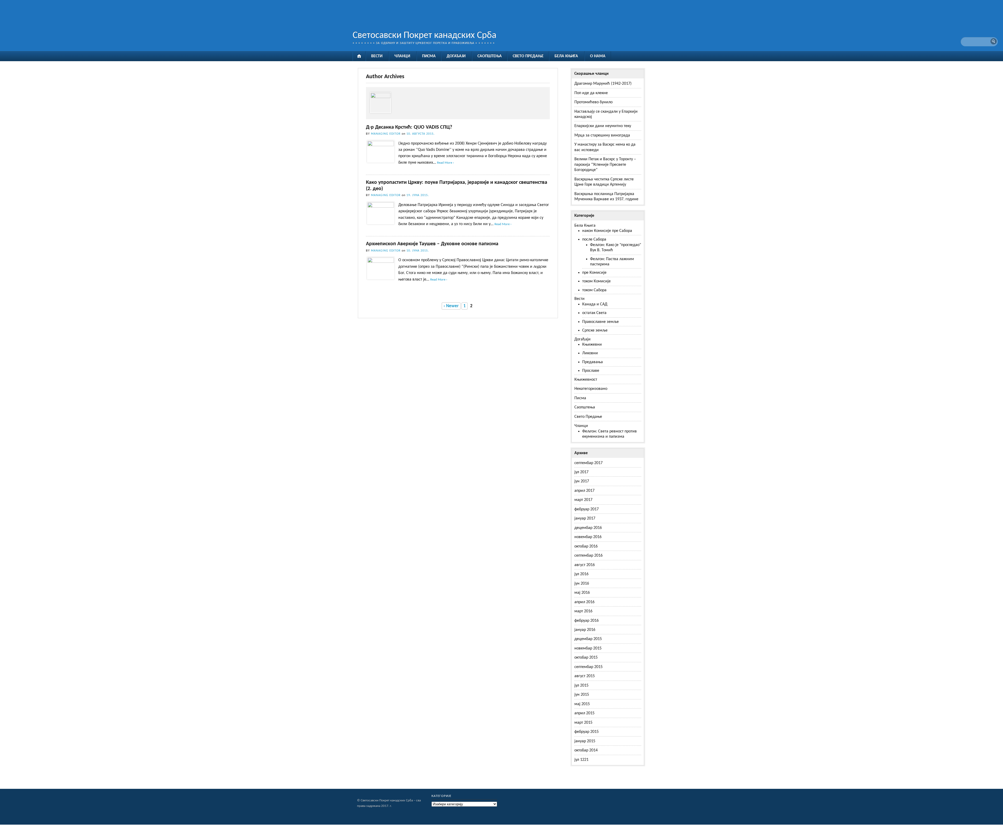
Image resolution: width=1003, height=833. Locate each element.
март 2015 (583, 723)
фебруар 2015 (586, 732)
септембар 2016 (588, 556)
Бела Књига (566, 56)
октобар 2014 (586, 750)
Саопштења (489, 56)
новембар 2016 (588, 537)
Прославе (590, 371)
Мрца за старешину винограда (602, 135)
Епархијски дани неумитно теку (602, 126)
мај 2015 (582, 704)
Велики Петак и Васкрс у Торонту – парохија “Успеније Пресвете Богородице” (605, 164)
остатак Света (594, 313)
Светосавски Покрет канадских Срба (424, 35)
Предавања (592, 362)
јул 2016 (581, 574)
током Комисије (596, 281)
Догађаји (456, 56)
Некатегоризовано (590, 389)
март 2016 (583, 611)
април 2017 (584, 491)
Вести (376, 56)
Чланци (402, 56)
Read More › (445, 162)
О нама (597, 56)
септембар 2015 (588, 667)
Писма (429, 56)
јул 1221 (581, 760)
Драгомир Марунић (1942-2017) (603, 84)
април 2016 (584, 602)
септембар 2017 (588, 463)
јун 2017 (581, 481)
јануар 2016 (584, 630)
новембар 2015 (588, 648)
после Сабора (594, 239)
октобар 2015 (586, 657)
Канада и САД (594, 304)
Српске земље (595, 330)
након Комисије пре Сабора (607, 231)
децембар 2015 (588, 639)
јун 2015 (581, 695)
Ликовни (590, 353)
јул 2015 (581, 685)
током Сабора (594, 290)
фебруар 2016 (586, 621)
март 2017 (583, 500)
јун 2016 (581, 583)
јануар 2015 (584, 741)
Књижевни (592, 345)
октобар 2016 (586, 546)
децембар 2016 (588, 528)
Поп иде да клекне (591, 93)
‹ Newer (451, 306)
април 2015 (584, 713)
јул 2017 (581, 472)
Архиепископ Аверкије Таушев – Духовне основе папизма (432, 244)
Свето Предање (528, 56)
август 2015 (584, 676)
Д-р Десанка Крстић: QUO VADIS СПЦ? (409, 127)
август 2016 (584, 565)
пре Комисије (594, 273)
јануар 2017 (584, 518)
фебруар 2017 (586, 509)
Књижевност (585, 380)
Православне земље (600, 322)
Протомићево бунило (593, 102)
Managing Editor (386, 133)
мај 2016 (582, 593)
